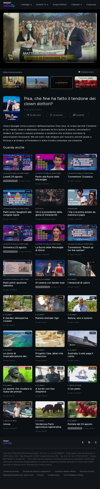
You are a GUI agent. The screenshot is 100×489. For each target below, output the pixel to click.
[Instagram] (89, 442)
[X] (96, 442)
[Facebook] (83, 442)
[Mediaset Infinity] (9, 4)
